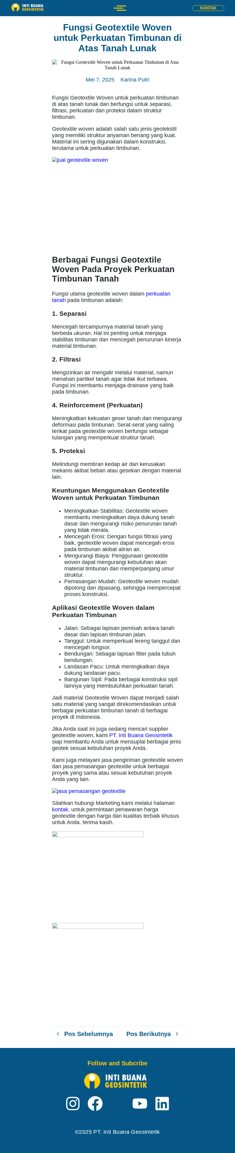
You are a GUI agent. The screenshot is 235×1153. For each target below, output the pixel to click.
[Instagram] (72, 1105)
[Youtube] (139, 1105)
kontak (60, 809)
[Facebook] (95, 1105)
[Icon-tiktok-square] (117, 1103)
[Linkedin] (162, 1105)
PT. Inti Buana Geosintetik (141, 735)
